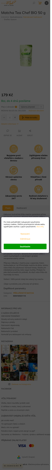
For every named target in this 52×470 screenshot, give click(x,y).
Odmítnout (25, 239)
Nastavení (25, 233)
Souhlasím (25, 246)
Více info (39, 226)
